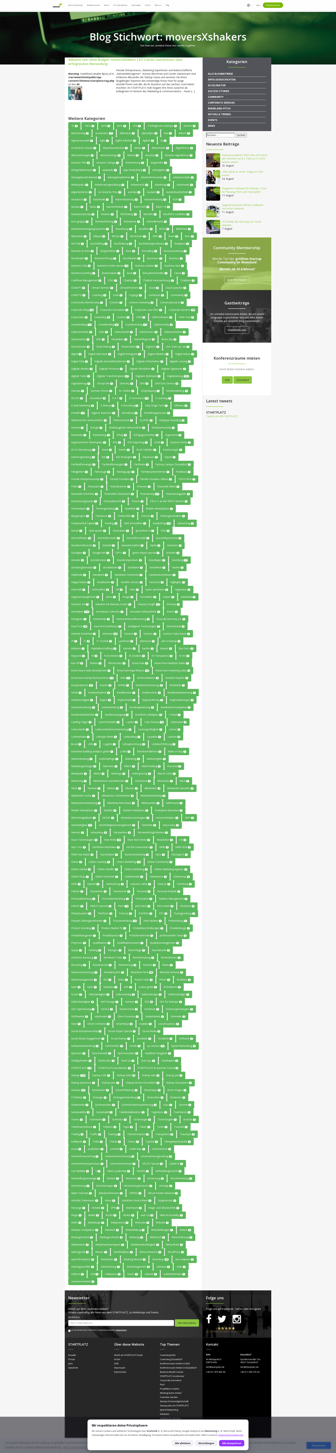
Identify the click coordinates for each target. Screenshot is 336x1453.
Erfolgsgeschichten (222, 79)
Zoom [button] (132, 1274)
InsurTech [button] (78, 626)
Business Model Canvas (171, 1371)
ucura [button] (75, 1149)
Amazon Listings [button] (107, 162)
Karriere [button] (129, 648)
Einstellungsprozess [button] (156, 412)
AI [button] (163, 140)
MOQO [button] (107, 817)
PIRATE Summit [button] (100, 906)
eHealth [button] (77, 412)
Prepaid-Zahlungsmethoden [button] (88, 920)
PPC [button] (162, 913)
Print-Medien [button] (152, 920)
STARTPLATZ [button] (81, 1068)
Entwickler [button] (78, 435)
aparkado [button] (109, 170)
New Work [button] (112, 839)
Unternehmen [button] (161, 1149)
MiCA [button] (184, 780)
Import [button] (168, 596)
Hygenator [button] (182, 589)
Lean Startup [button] (153, 722)
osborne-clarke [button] (140, 884)
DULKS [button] (76, 398)
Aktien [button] (139, 147)
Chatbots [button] (187, 280)
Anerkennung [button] (134, 162)
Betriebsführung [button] (105, 221)
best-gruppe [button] (79, 221)
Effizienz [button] (180, 405)
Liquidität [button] (153, 736)
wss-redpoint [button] (184, 1259)
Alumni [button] (132, 155)
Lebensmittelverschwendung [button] (113, 729)
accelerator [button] (103, 133)
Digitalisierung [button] (177, 376)
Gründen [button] (172, 552)
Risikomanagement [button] (83, 979)
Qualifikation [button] (101, 942)
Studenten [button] (177, 1097)
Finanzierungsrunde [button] (83, 501)
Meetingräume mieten (171, 1392)
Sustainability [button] (80, 1112)
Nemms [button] (77, 832)
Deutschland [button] (129, 346)
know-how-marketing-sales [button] (172, 670)
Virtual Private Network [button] (162, 1193)
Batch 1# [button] (162, 206)
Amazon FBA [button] (80, 162)
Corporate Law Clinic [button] (148, 309)
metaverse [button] (142, 780)
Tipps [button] (127, 1126)
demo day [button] (168, 339)
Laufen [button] (131, 722)
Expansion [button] (150, 457)
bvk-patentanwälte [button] (155, 273)
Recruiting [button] (78, 965)
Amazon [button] (151, 155)
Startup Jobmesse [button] (82, 1082)
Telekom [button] (109, 1126)
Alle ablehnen (182, 1443)
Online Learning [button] (99, 861)
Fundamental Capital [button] (84, 523)
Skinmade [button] (177, 1016)
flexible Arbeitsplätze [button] (159, 508)
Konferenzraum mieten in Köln (175, 1363)
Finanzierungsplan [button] (177, 493)
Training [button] (114, 1134)
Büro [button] (130, 251)
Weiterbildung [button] (134, 1229)
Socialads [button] (143, 1038)
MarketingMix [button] (156, 758)
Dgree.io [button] (152, 346)
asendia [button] (133, 192)
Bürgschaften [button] (109, 251)
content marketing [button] (141, 302)
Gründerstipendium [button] (129, 560)
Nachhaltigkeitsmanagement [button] (116, 825)
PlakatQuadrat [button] (80, 913)
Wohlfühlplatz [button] (123, 1252)
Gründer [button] (77, 560)
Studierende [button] (79, 1104)
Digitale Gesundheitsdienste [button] (111, 361)
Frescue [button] (147, 516)
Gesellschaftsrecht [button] (83, 545)
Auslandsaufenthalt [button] (178, 192)
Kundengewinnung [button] (141, 707)
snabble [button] (145, 1023)
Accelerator (217, 85)
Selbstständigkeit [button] (82, 1001)
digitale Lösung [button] (180, 361)
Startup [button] (78, 1075)
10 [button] (74, 125)
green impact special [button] (145, 552)
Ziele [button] (181, 1266)
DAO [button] (103, 332)
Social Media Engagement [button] (87, 1038)
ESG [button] (116, 442)
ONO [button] (75, 884)
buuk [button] (131, 273)
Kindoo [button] (95, 663)
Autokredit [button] (100, 199)
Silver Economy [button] (128, 1016)
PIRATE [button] (76, 906)
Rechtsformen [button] (170, 957)
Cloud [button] (153, 287)
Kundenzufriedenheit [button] (84, 714)
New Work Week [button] (138, 839)
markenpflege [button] (108, 758)
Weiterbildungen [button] (161, 1229)
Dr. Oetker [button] (126, 390)
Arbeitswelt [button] (184, 184)
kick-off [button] (76, 663)
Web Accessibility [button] (171, 1215)
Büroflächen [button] (131, 258)
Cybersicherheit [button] (81, 332)
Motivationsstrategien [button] (134, 817)
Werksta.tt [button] (157, 1237)
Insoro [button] (172, 611)
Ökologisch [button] (179, 854)
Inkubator (165, 1414)
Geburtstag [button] (185, 523)
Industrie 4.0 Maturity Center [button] (112, 604)
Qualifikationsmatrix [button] (129, 942)
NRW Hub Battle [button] (82, 854)
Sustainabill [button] (104, 1112)
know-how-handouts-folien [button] (171, 663)
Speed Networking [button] (183, 1045)
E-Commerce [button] (138, 398)
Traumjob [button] (187, 1134)
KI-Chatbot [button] (136, 655)
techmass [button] (119, 1119)
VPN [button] (114, 1207)
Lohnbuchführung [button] (163, 744)
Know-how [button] (139, 663)
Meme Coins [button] (166, 773)
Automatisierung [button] (126, 199)
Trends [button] (114, 1141)
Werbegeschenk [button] (81, 1237)
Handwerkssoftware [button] (162, 574)
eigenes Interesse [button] (103, 412)
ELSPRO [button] (146, 420)
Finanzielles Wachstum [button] (118, 493)
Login (258, 5)
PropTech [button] (78, 942)
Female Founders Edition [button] (155, 479)
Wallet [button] (93, 1215)
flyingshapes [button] (79, 516)
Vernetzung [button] (155, 1178)
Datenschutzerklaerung (230, 1435)
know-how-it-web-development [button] (90, 670)
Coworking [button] (101, 317)
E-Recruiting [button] (129, 405)
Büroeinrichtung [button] (104, 258)
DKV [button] (144, 383)
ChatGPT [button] (77, 287)
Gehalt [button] (76, 530)
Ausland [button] (153, 192)
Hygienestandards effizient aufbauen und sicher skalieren (242, 206)
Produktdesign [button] (179, 928)
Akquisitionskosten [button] (115, 147)
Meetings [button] (117, 773)
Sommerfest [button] (113, 1045)
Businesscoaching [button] (82, 273)
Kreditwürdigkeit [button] (81, 700)
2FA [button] (136, 125)
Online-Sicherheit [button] (106, 876)
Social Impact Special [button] (121, 1031)
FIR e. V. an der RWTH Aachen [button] (168, 501)
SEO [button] (148, 1001)
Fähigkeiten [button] (79, 471)
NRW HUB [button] (182, 847)
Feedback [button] (183, 471)
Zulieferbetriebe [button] (174, 1274)
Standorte (73, 1367)
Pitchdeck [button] (187, 906)
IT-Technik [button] (103, 641)
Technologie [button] (141, 1119)
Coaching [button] (98, 295)
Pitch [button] (123, 906)
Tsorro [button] (133, 1141)
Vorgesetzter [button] (166, 1200)
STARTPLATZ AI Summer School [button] (157, 1068)
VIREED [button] (135, 1193)
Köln (227, 380)
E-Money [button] (107, 405)
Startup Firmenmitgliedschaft (174, 1401)
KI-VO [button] (183, 655)
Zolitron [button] (77, 1274)
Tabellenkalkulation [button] (131, 1112)
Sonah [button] (135, 1045)
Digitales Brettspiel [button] (147, 376)
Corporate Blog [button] (82, 309)
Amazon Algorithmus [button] (178, 155)
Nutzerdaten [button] (108, 854)
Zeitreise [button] (162, 1266)
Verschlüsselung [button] (180, 1178)
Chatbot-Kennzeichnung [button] (158, 280)
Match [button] (129, 766)
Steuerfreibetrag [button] (126, 1090)
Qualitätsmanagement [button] (164, 942)
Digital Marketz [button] (158, 354)
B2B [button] (177, 199)
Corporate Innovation (170, 1380)
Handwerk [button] (100, 574)
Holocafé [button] (77, 589)
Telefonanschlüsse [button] (83, 1126)
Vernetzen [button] (133, 1178)
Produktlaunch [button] (112, 935)
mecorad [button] (173, 766)
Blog (167, 5)
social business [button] (168, 1023)
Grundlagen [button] (156, 560)
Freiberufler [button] (126, 516)
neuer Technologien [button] (84, 839)
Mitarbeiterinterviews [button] (120, 803)
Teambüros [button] (182, 1112)
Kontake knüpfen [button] (176, 677)
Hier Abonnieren (187, 1323)
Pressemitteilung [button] (124, 920)
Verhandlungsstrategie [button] (85, 1178)
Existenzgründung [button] (82, 457)
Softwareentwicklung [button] (84, 1045)
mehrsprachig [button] (141, 773)
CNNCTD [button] (78, 295)
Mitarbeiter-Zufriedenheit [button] (117, 795)
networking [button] (98, 832)
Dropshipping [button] (150, 390)
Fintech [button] (137, 501)
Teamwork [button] (96, 1119)
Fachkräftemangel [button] (82, 464)
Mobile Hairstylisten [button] (83, 810)
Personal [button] (143, 891)
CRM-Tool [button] (186, 317)
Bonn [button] (172, 236)
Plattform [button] (104, 913)
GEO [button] (165, 530)
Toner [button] (162, 1126)
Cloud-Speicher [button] (175, 287)
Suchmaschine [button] (104, 1104)
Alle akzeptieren (231, 1443)
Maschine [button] (110, 766)
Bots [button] (189, 236)
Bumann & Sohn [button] (82, 251)
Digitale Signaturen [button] (173, 368)
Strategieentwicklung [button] (126, 1097)
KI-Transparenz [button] (162, 655)
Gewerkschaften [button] (132, 545)
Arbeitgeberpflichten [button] (120, 177)
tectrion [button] (189, 1119)
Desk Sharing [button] (105, 346)
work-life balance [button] (82, 1259)
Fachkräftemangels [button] (114, 464)
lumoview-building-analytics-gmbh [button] (91, 751)
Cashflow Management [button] (85, 280)
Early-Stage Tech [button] (156, 405)
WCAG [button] (110, 1215)
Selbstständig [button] (125, 994)
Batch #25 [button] (141, 206)
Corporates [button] (79, 317)
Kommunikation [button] (147, 677)
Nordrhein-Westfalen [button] (105, 847)
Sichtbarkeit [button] (79, 1016)
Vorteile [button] (97, 1207)
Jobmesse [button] (147, 641)
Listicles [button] (173, 736)
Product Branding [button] (82, 928)
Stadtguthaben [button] (81, 1060)
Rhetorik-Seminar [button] (171, 972)
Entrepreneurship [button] (163, 427)
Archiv (117, 1359)
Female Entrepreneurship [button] (86, 479)
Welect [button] (185, 1229)
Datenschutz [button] (148, 332)
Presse (71, 1359)
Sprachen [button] (78, 1053)
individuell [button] (188, 596)
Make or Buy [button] (176, 751)
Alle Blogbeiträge (220, 73)
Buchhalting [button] (98, 243)
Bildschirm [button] (78, 236)
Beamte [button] (107, 214)
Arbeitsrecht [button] (139, 184)
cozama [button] (123, 317)
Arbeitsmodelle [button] (183, 177)
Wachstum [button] (133, 1207)
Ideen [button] (110, 596)
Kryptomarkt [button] (126, 700)
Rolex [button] (122, 979)
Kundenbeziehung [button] (82, 707)
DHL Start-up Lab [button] (177, 346)
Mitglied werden (273, 5)
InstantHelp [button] (101, 619)
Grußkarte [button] (135, 567)
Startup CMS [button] (100, 1075)
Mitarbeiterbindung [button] (152, 795)
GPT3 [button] (120, 552)
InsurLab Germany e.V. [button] (170, 619)
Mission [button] (131, 788)
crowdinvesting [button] (135, 324)
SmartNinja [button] (124, 1023)
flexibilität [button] (131, 508)
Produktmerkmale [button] (140, 935)
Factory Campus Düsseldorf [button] (172, 464)
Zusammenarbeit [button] (82, 1281)
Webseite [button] (141, 1222)
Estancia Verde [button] (180, 442)
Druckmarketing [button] (176, 390)
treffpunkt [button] (78, 1141)
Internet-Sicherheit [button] (83, 633)
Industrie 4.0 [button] (79, 604)
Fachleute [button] (141, 464)
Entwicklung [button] (101, 435)
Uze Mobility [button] (79, 1171)
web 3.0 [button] (146, 1215)
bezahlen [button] (145, 228)
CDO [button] (112, 280)
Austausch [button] (78, 199)
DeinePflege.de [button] (144, 339)
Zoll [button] (93, 1274)
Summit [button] (184, 1104)
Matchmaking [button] (151, 766)
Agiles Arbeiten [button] (125, 140)
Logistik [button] (109, 744)
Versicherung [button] (80, 1185)
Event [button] (106, 449)
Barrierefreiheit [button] (116, 206)
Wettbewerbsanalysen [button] (109, 1244)
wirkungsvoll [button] (79, 1252)
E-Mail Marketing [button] (82, 405)
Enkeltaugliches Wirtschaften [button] (126, 427)
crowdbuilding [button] (81, 324)
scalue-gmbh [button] (147, 987)
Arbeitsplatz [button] (79, 184)
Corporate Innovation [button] (113, 309)
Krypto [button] (105, 700)
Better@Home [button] (156, 221)
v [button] (98, 1171)
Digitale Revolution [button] (141, 368)
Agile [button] (104, 140)
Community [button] (179, 295)
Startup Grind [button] (125, 1075)
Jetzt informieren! (237, 280)
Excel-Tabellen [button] (145, 449)
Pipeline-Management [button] (173, 898)
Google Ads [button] (100, 552)
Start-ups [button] (147, 1060)
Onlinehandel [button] (133, 876)
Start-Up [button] (127, 1060)
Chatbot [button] (130, 280)
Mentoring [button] (78, 780)
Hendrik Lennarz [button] (131, 582)
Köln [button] (125, 677)
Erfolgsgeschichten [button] (146, 435)
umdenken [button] (95, 1149)
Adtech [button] (183, 133)
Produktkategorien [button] (83, 935)
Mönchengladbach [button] (83, 817)
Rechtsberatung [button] (143, 957)
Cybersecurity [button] (163, 324)
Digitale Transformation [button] (112, 376)
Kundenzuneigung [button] (116, 714)
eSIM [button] (158, 442)
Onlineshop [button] (181, 876)
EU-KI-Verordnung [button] (82, 449)
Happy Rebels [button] (80, 582)
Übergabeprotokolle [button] (177, 1141)
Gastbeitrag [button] (161, 523)
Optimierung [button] (114, 884)
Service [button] (106, 1009)
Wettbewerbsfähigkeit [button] (144, 1244)
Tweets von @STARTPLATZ (222, 416)
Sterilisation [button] (100, 1090)
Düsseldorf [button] (97, 398)
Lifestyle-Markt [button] (106, 736)
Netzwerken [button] (122, 832)
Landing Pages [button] (81, 722)
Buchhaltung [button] (122, 243)
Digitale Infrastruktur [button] (149, 361)
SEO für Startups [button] (170, 1001)
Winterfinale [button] (174, 1244)
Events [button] (123, 449)
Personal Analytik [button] (168, 891)
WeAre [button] (128, 1215)
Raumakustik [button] (160, 950)
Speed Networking (169, 1409)
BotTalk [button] (77, 243)
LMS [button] (92, 744)
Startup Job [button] (173, 1075)
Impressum (119, 1367)
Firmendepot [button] (80, 508)
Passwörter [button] (98, 891)
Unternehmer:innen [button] (122, 1163)
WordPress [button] (175, 1252)
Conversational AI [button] (171, 302)
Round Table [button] (143, 979)
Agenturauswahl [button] (81, 140)
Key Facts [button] (185, 648)
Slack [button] (75, 1023)
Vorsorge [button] (77, 1207)
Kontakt (72, 1355)
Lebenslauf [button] (178, 722)
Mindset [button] (94, 788)
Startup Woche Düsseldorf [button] (142, 1082)
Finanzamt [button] (95, 486)
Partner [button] (76, 891)
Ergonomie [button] (172, 435)
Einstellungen (206, 1443)
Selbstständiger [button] (178, 994)
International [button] (175, 626)
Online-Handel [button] (80, 869)
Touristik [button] (180, 1126)
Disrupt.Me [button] (104, 383)
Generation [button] (120, 530)
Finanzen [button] (143, 486)
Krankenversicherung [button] (149, 685)
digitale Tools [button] (80, 376)
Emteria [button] (77, 427)
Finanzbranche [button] (119, 486)
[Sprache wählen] (250, 5)
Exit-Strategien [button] (125, 457)
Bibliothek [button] (183, 228)
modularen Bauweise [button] (168, 810)
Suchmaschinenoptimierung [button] (139, 1104)
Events (212, 120)
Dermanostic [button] (80, 346)
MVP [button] (189, 817)
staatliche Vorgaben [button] (157, 1053)
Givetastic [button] (174, 545)
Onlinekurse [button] (158, 876)
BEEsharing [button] (128, 214)
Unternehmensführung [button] (119, 1156)
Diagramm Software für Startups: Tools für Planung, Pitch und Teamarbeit (244, 190)
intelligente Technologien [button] (143, 626)
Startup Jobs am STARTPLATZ (174, 1405)
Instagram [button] (78, 619)
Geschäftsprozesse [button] (168, 538)
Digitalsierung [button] (80, 383)
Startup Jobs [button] (110, 1082)
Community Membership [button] (86, 302)
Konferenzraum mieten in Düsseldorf (178, 1367)
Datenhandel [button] (123, 332)
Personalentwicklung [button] (115, 898)
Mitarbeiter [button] (152, 788)
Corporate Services (221, 102)
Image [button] (127, 596)
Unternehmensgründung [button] (156, 1156)
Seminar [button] (131, 1001)
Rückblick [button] (183, 979)
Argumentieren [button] (81, 192)
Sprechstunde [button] (101, 1053)
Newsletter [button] (164, 839)
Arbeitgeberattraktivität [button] (85, 177)
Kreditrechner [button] (151, 692)
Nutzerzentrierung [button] (136, 854)
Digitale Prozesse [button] (110, 368)
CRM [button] (140, 317)
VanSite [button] (142, 1171)
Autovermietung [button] (154, 199)
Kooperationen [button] (81, 685)
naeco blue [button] (170, 825)
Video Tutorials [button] (81, 1193)
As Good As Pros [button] (109, 192)
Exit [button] (105, 457)
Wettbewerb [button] (79, 1244)
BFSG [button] (163, 228)
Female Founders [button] (121, 479)
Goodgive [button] (78, 552)
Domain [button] (77, 390)
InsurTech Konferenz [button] (107, 626)
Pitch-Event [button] (165, 906)
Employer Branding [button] (171, 420)
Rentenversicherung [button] (83, 972)
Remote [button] (149, 965)
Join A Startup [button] (170, 641)
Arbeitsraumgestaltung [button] (109, 184)
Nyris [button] (159, 854)
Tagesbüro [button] (158, 1112)
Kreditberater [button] (125, 692)
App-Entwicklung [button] (134, 170)
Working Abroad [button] (134, 1259)
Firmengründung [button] (106, 508)
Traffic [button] (95, 1134)
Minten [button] (112, 788)
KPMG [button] (123, 685)
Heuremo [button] (156, 582)
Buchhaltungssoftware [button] (153, 243)
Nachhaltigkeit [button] (81, 825)
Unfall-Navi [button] (136, 1149)
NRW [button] (163, 847)
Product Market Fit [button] (113, 928)
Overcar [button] (163, 884)
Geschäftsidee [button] (80, 538)
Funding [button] (111, 523)
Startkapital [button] (169, 1060)
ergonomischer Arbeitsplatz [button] (88, 442)
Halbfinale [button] (78, 574)
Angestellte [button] (158, 162)
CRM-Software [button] (161, 317)
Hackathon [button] (156, 567)
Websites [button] (111, 1229)
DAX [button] (100, 339)
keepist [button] (165, 648)
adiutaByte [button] (148, 133)
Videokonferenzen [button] (110, 1193)
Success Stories (218, 91)
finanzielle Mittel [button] (167, 486)
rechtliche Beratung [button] (83, 957)
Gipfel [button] (154, 545)
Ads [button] (167, 133)
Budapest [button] (181, 243)
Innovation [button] (80, 611)
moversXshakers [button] (166, 817)
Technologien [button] (167, 1119)
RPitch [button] (164, 979)
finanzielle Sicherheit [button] (84, 493)
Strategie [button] (99, 1097)
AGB (116, 1363)
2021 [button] (121, 125)
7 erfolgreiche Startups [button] (162, 125)
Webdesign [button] (95, 1222)
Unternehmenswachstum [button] (87, 1163)
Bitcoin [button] (117, 236)
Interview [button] (109, 633)
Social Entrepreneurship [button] (86, 1031)
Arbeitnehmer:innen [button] (153, 177)
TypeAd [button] (151, 1141)
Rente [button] (167, 965)
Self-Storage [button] (109, 1001)
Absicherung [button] (79, 133)
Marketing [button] (132, 758)
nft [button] (183, 839)
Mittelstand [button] (174, 803)
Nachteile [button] (148, 825)
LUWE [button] (125, 751)
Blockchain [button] (137, 236)
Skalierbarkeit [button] (154, 1016)
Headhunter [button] (105, 582)
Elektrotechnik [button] (122, 420)
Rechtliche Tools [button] (114, 957)
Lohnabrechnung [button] (133, 744)
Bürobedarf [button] (79, 258)
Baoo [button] (94, 206)
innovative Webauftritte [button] (144, 611)
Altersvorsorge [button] (110, 155)
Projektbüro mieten (169, 1388)
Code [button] (117, 295)
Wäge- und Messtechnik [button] (163, 1207)
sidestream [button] (102, 1016)
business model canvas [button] (112, 265)
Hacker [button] (177, 567)
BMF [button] (157, 236)
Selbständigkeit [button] (98, 994)
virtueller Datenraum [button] (84, 1200)
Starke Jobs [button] (106, 1060)
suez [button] (167, 1104)
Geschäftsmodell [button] (137, 538)
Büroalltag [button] (149, 251)
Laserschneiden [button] (108, 722)
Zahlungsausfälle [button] (82, 1266)
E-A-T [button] (116, 398)
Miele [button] (75, 788)
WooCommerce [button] (149, 1252)
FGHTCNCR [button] (186, 479)
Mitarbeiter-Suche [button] (82, 795)
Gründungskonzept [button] (83, 567)
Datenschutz (121, 1330)
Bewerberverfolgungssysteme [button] (89, 228)
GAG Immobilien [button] (134, 523)
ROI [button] (106, 979)
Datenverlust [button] (80, 339)
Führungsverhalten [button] (172, 516)
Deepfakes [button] (118, 339)
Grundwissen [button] (111, 567)
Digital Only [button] (79, 361)
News (211, 125)
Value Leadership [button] (118, 1171)
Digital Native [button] (184, 354)
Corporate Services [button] (181, 309)
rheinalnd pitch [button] (113, 972)
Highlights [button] (177, 582)
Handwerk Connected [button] (128, 574)
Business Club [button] (80, 265)
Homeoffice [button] (100, 589)
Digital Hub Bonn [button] (99, 354)
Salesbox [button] (109, 987)
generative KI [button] (144, 530)
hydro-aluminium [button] (156, 589)
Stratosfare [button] (155, 1097)
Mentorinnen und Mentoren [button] (110, 780)
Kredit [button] (76, 692)
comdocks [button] (156, 295)
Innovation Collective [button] (109, 611)
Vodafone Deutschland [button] (136, 1200)
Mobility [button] (109, 810)
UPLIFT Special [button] (152, 1163)
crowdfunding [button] (108, 324)
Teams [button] (76, 1119)
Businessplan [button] (111, 273)
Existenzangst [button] (172, 449)
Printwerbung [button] (177, 920)
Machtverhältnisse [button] (148, 751)
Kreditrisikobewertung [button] (181, 692)
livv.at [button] (75, 744)
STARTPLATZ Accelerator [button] (114, 1068)
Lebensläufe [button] (79, 729)
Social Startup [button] (120, 1038)
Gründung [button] (179, 560)
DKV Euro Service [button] (166, 383)
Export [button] (169, 457)
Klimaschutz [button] (116, 663)
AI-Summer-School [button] (83, 147)
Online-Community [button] (160, 861)
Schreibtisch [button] (172, 987)
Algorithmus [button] (184, 147)
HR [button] (119, 589)
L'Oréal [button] (174, 714)
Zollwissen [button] (112, 1274)
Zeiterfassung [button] (110, 1266)
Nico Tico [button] (78, 847)
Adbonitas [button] (127, 133)
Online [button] (76, 861)
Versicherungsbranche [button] (137, 1185)
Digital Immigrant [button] (129, 354)
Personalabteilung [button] (82, 898)
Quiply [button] (76, 950)
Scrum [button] (76, 994)
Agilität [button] (148, 140)
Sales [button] (91, 987)
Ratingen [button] (114, 950)
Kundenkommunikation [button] (175, 707)
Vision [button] (109, 1200)
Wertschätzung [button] (181, 1237)
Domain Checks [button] (101, 390)
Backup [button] (76, 206)
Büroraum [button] (154, 258)
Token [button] (144, 1126)
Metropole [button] (164, 780)
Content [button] (115, 302)
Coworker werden (169, 1397)
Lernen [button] (174, 729)
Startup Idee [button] (150, 1075)
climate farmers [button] (102, 287)
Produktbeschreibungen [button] (147, 928)
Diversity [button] (126, 383)
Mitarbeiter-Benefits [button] (180, 788)
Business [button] (175, 258)
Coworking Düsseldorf (171, 1359)
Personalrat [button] (143, 898)
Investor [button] (150, 633)
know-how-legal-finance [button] (132, 670)
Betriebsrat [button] (131, 221)
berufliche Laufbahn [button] (175, 214)
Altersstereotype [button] (82, 155)
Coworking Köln (168, 1355)
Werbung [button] (135, 1237)
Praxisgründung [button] (184, 913)
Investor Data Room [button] (176, 633)
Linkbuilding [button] (131, 736)
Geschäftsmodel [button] (108, 538)
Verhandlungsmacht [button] (168, 1171)
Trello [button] (97, 1141)
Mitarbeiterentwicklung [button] (85, 803)
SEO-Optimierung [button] (82, 1009)
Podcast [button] (125, 913)
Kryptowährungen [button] (181, 700)
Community (215, 96)
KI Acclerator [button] (112, 655)
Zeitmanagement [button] (138, 1266)
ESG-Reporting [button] (137, 442)
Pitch (162, 1384)
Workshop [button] (160, 1259)
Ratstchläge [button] (136, 950)
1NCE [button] (88, 125)
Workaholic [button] (108, 1259)
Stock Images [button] (176, 1090)
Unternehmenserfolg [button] (84, 1156)
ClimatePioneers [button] (130, 287)
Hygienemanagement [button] (84, 596)
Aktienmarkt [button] (160, 147)
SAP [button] (127, 987)
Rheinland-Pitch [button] (141, 972)
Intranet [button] (130, 633)
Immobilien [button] (147, 596)
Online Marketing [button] (128, 861)
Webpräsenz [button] (119, 1222)
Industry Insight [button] (148, 604)
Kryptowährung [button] (152, 700)
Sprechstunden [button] (127, 1053)
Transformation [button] (137, 1134)
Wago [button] (76, 1215)
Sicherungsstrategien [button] (179, 1009)
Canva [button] (179, 273)
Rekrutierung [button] (126, 965)
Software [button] (185, 1038)
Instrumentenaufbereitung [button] (132, 619)
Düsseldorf (243, 380)
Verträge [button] (165, 1185)
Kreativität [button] (177, 685)
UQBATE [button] (175, 1163)
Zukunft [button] (150, 1274)
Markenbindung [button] (81, 758)
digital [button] (76, 354)
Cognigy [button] (135, 295)
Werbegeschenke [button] (111, 1237)
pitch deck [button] (142, 906)
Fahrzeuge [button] (101, 471)
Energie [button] (96, 427)
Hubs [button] (133, 589)
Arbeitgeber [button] (160, 170)
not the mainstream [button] (139, 847)
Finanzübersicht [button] (114, 501)
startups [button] (78, 1090)
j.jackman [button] (125, 641)
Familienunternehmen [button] (155, 471)
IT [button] (86, 641)
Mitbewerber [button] (150, 803)
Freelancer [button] (103, 516)
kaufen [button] (147, 648)
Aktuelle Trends (219, 114)
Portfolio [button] (145, 913)
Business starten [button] (146, 265)
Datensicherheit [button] (174, 332)
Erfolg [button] (121, 435)
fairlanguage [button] (125, 471)
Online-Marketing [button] (136, 869)
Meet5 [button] (98, 773)
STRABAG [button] (78, 1097)
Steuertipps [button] (152, 1090)
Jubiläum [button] (77, 648)
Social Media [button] (150, 1031)
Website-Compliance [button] (84, 1229)
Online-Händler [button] (107, 869)
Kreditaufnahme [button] (98, 692)
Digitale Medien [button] (81, 368)
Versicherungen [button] (106, 1185)
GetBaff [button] (108, 545)
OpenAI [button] (93, 884)
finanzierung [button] (149, 493)
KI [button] (94, 655)
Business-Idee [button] (173, 265)
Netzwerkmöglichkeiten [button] (152, 832)
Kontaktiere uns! (237, 330)
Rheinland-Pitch (219, 108)
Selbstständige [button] (151, 994)
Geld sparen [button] (97, 530)
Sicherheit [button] (151, 1009)
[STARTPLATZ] (57, 5)
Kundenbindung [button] (112, 707)
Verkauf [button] (112, 1178)
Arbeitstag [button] (162, 184)
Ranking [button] (94, 950)
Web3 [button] (75, 1222)
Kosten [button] (105, 685)
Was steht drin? (74, 1317)
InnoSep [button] (173, 604)
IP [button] (73, 641)
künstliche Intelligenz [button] (148, 714)
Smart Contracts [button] (98, 1023)
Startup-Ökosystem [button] (178, 1082)
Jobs (70, 1363)
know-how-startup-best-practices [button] (92, 677)
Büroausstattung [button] (175, 251)
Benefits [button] (150, 214)
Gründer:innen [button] (100, 560)
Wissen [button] (100, 1252)
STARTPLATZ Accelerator (172, 1376)
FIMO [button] (75, 486)
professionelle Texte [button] (173, 935)
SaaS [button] (75, 987)
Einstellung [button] (129, 412)
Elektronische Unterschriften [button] (88, 420)
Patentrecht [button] (121, 891)
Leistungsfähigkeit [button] (149, 729)
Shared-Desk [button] (128, 1009)
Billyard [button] (98, 236)
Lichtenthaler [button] (80, 736)
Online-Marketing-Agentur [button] (170, 869)
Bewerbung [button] (123, 228)
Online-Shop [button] (79, 876)
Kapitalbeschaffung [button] (103, 648)
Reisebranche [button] (102, 965)
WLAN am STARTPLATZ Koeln (128, 1355)
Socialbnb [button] (165, 1038)
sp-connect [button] (155, 1045)
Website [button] (162, 1222)
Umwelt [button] (116, 1149)
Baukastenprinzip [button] (82, 214)
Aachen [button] (189, 125)
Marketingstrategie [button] (83, 766)
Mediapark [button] (78, 773)
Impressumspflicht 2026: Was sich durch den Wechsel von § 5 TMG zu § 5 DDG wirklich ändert (244, 158)
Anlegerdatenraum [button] (83, 170)
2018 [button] (105, 125)
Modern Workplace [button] (135, 810)
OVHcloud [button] (184, 884)
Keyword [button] (77, 655)
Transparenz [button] (163, 1134)
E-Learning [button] (162, 398)
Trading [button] (77, 1134)
